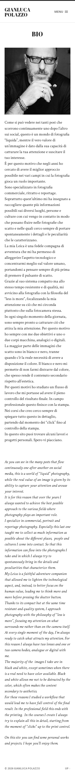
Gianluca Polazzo (17, 12)
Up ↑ (67, 768)
